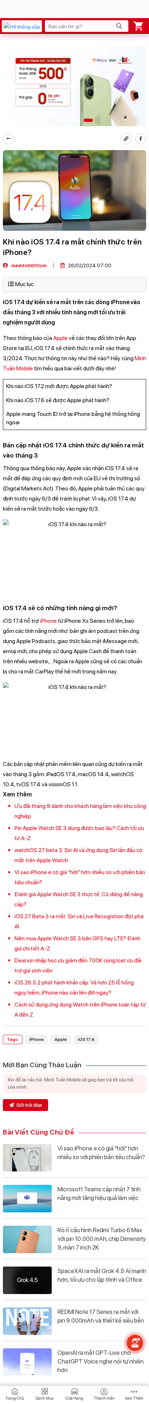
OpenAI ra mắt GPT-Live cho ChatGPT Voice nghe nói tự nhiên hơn (101, 1361)
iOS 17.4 (86, 1039)
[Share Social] (140, 138)
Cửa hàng (74, 1398)
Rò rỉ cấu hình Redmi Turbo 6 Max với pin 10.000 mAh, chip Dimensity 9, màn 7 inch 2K (102, 1238)
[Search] (119, 26)
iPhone (48, 620)
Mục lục (24, 284)
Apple (60, 338)
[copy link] (125, 138)
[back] (8, 138)
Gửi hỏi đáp (28, 1105)
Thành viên (104, 1398)
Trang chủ (14, 1398)
